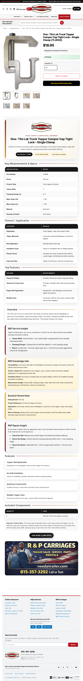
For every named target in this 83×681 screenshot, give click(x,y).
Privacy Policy (9, 673)
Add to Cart (61, 76)
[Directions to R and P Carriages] (59, 667)
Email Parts (47, 626)
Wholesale (54, 16)
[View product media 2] (16, 95)
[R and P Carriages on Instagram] (10, 8)
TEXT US (28, 9)
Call (33, 626)
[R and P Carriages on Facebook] (7, 8)
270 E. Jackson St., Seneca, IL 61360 (32, 654)
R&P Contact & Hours (62, 616)
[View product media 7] (26, 105)
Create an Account (11, 605)
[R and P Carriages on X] (72, 667)
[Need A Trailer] (12, 655)
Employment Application (63, 611)
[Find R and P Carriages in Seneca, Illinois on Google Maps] (3, 8)
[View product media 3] (26, 95)
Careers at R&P (60, 608)
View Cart (8, 608)
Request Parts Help (36, 608)
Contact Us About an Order (14, 611)
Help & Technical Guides (38, 603)
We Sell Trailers (64, 16)
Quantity (49, 63)
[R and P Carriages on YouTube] (14, 8)
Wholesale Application (63, 613)
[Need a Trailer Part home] (41, 9)
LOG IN (64, 8)
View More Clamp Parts (42, 535)
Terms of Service (19, 673)
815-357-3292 (28, 652)
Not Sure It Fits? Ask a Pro (61, 83)
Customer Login (10, 603)
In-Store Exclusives (43, 16)
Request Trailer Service (37, 605)
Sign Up (73, 644)
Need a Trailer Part (15, 677)
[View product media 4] (36, 95)
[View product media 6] (16, 105)
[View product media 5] (6, 105)
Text (38, 626)
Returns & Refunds (11, 613)
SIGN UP (69, 8)
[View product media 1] (6, 95)
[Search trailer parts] (62, 23)
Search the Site (35, 613)
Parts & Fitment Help (37, 611)
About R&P (59, 603)
